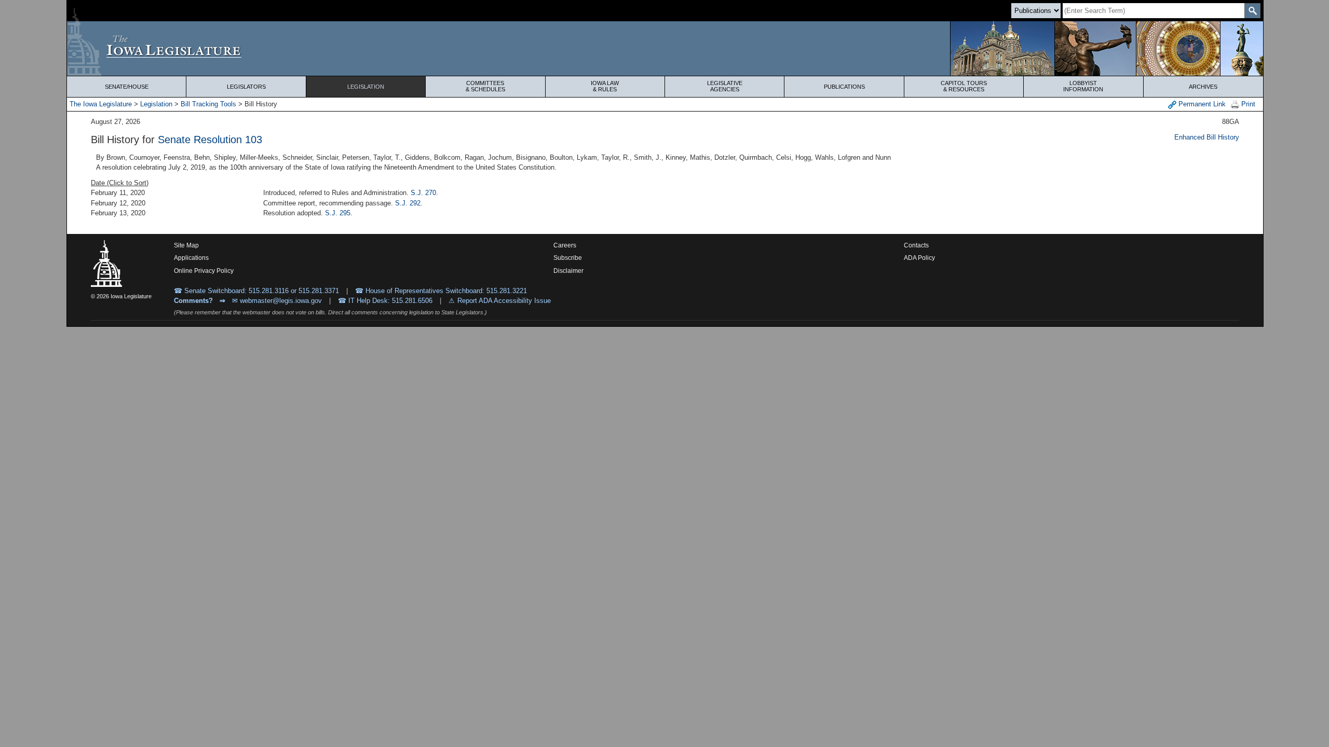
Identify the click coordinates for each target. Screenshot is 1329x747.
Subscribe (567, 257)
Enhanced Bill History (1206, 137)
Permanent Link (1201, 104)
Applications (191, 257)
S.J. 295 (337, 213)
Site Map (186, 245)
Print (1247, 104)
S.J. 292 (408, 203)
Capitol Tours (964, 86)
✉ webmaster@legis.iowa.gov (277, 301)
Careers (564, 245)
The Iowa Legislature (101, 104)
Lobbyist (1083, 86)
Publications (844, 87)
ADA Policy (919, 257)
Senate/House (126, 87)
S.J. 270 (423, 193)
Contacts (916, 245)
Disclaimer (568, 270)
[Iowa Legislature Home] (665, 48)
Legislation (365, 87)
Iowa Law (605, 86)
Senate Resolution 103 (210, 139)
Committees (485, 86)
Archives (1203, 87)
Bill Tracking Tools (208, 104)
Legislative (724, 86)
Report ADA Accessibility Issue (504, 301)
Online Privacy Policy (204, 270)
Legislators (246, 87)
